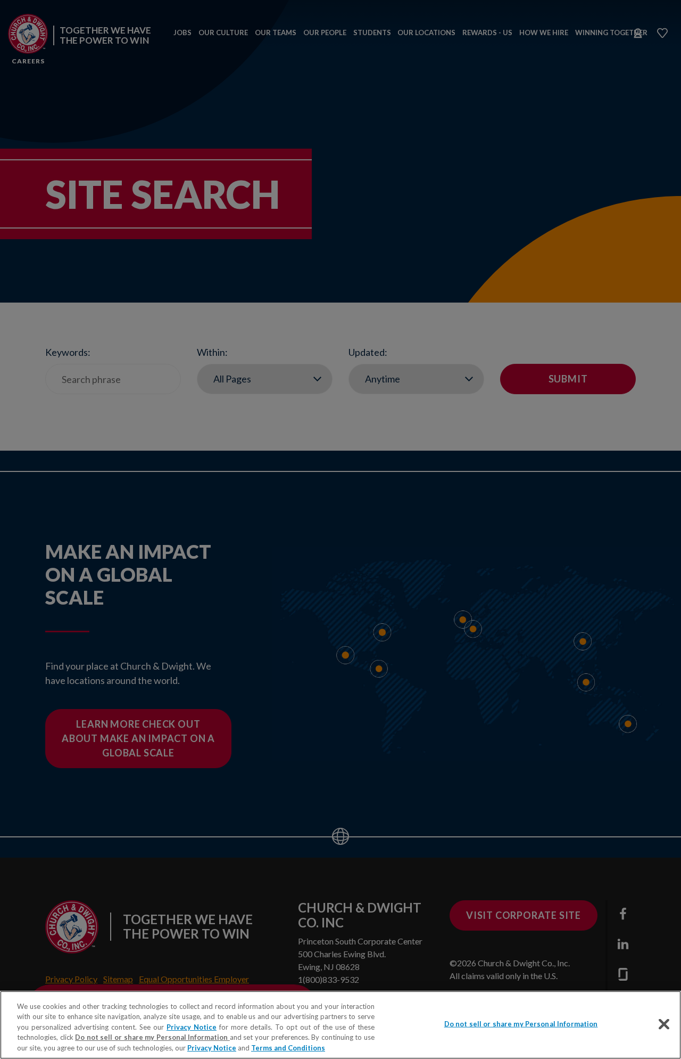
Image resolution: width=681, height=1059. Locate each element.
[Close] (664, 1024)
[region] (340, 1025)
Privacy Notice (192, 1027)
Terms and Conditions (288, 1048)
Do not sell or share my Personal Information (521, 1024)
